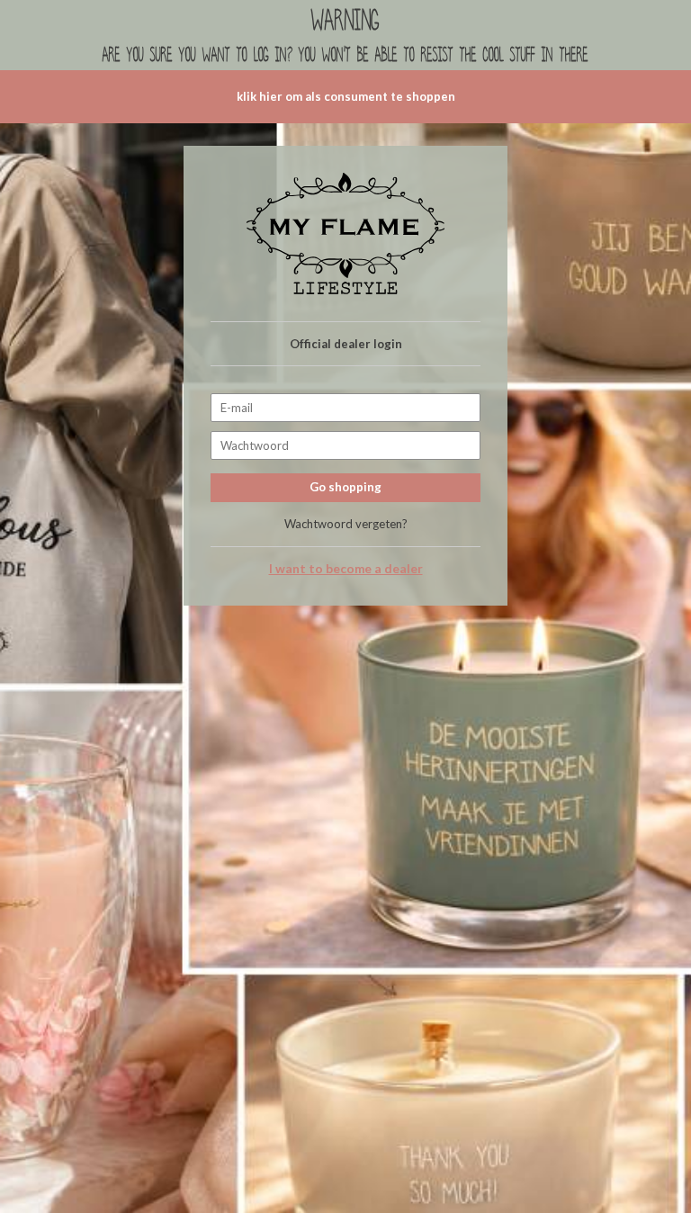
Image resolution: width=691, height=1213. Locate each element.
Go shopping (345, 487)
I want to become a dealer (346, 569)
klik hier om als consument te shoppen (346, 96)
